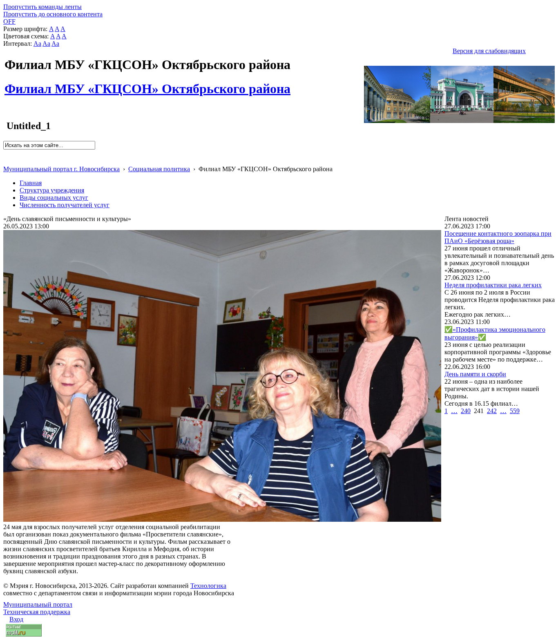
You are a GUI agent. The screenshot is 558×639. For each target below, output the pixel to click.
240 (466, 410)
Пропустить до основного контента (53, 14)
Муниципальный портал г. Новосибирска (61, 168)
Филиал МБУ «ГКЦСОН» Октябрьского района (147, 84)
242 (492, 410)
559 (515, 410)
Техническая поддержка (36, 611)
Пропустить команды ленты (42, 6)
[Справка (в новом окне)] (6, 160)
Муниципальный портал (37, 604)
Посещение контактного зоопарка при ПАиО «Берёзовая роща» (497, 237)
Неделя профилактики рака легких (493, 285)
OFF (9, 21)
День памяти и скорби (475, 374)
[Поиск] (6, 153)
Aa (37, 43)
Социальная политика (159, 168)
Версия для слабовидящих (489, 50)
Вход (16, 619)
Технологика (208, 585)
